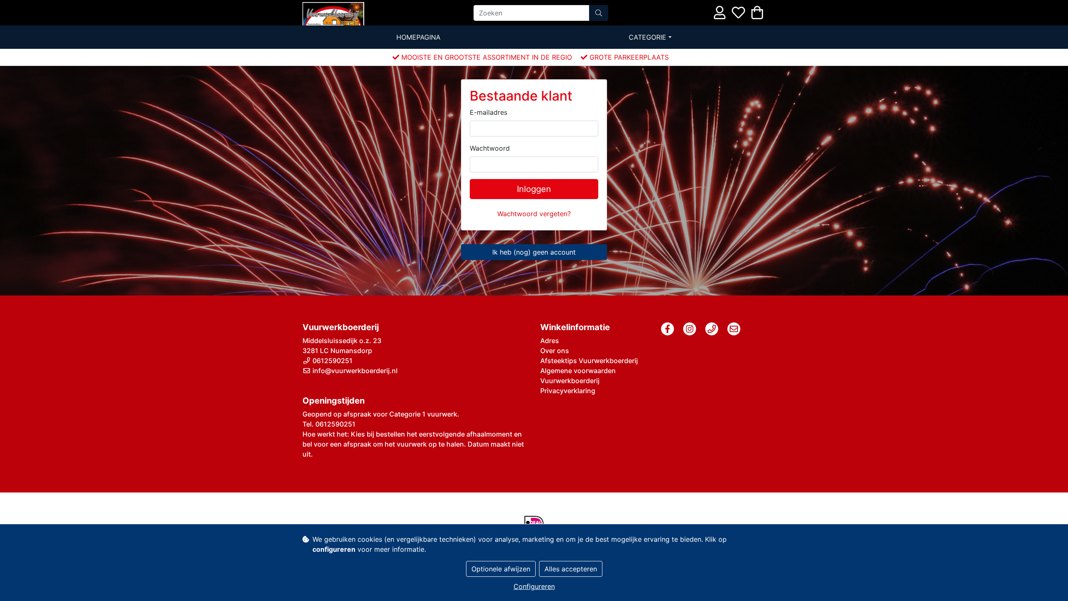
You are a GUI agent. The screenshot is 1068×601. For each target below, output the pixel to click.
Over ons (554, 350)
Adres (549, 340)
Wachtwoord (490, 148)
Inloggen (534, 189)
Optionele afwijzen (500, 569)
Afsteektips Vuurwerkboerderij (589, 360)
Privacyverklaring (567, 390)
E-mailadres (488, 112)
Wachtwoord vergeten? (534, 214)
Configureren (534, 586)
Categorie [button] (647, 37)
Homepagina (418, 37)
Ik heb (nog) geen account (534, 252)
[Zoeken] (598, 13)
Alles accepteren (570, 569)
